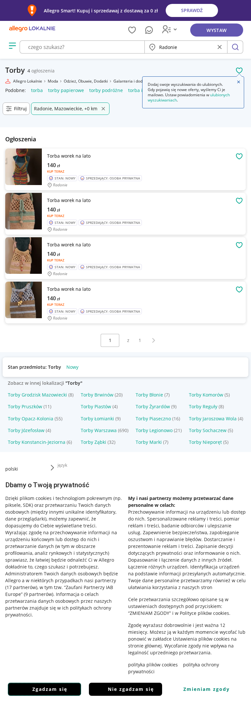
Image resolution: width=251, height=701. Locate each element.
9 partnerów (38, 594)
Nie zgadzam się (131, 689)
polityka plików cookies (153, 665)
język (62, 465)
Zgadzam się (49, 689)
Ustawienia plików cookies (201, 639)
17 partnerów (21, 587)
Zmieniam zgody (206, 689)
